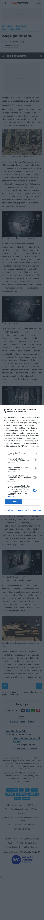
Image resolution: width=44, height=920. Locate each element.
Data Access (22, 510)
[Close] (39, 410)
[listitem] (22, 454)
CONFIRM (13, 501)
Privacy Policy (35, 510)
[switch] (35, 460)
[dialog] (22, 460)
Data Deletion (8, 510)
